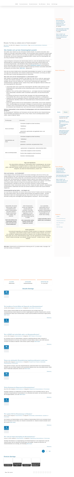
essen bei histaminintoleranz (36, 45)
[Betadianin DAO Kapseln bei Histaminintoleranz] (28, 252)
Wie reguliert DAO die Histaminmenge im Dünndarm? (19, 402)
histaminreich (6, 46)
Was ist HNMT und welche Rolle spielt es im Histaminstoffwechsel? (19, 323)
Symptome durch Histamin (34, 361)
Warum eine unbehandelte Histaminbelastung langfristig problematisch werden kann (19, 348)
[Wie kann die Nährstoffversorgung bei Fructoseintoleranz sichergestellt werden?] (56, 123)
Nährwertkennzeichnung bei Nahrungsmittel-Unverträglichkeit (65, 132)
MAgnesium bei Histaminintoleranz (36, 389)
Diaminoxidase (32, 415)
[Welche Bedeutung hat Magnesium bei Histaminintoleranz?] (19, 378)
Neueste (65, 112)
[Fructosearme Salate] (56, 117)
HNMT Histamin (32, 336)
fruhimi (6, 45)
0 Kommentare (38, 336)
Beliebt (58, 112)
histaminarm (44, 45)
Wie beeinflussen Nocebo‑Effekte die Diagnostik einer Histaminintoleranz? (19, 294)
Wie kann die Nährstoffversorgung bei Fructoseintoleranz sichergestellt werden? (64, 123)
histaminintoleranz (38, 415)
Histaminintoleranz (24, 45)
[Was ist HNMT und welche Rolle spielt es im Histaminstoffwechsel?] (19, 325)
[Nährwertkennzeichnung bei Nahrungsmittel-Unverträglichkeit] (56, 132)
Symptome (45, 415)
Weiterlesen (49, 317)
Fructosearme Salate (64, 116)
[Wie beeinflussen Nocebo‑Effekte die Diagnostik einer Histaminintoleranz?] (19, 297)
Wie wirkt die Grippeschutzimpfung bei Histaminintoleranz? (19, 428)
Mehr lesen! (7, 314)
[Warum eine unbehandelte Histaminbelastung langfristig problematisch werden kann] (19, 351)
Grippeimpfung (33, 438)
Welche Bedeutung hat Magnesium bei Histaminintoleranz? (19, 376)
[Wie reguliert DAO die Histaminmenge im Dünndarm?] (19, 404)
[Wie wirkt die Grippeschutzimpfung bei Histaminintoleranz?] (19, 429)
